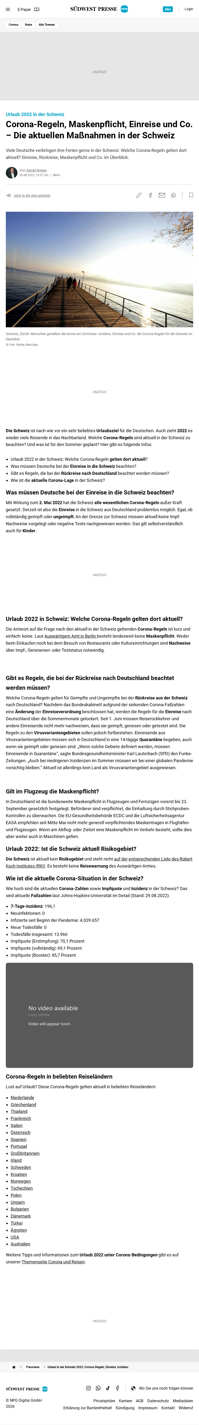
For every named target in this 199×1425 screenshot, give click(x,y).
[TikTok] (108, 1388)
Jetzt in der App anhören (32, 195)
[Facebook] (118, 1388)
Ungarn (18, 1202)
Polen (16, 1195)
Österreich (21, 1132)
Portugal (19, 1146)
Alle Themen (47, 24)
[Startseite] (14, 1367)
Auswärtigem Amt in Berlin (70, 636)
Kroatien (19, 1174)
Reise (28, 24)
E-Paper (24, 9)
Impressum (148, 1408)
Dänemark (21, 1216)
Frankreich (21, 1118)
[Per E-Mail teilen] (162, 195)
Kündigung (125, 1408)
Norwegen (21, 1181)
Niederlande (22, 1097)
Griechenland (23, 1104)
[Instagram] (88, 1388)
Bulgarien (20, 1209)
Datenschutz (158, 1401)
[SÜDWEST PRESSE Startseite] (99, 9)
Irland (16, 1160)
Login (189, 9)
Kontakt (168, 1408)
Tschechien (22, 1188)
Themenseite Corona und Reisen (53, 1261)
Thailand (19, 1111)
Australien (20, 1243)
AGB (139, 1401)
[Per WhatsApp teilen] (173, 195)
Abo (168, 9)
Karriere (125, 1401)
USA (15, 1237)
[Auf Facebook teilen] (150, 195)
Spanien (18, 1139)
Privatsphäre (104, 1401)
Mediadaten (183, 1401)
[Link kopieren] (139, 195)
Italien (17, 1125)
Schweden (21, 1167)
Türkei (17, 1223)
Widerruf (186, 1408)
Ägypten (19, 1230)
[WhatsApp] (98, 1388)
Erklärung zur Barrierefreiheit (87, 1408)
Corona (13, 24)
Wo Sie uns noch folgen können (166, 1388)
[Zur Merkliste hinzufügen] (189, 195)
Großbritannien (25, 1153)
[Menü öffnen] (8, 9)
